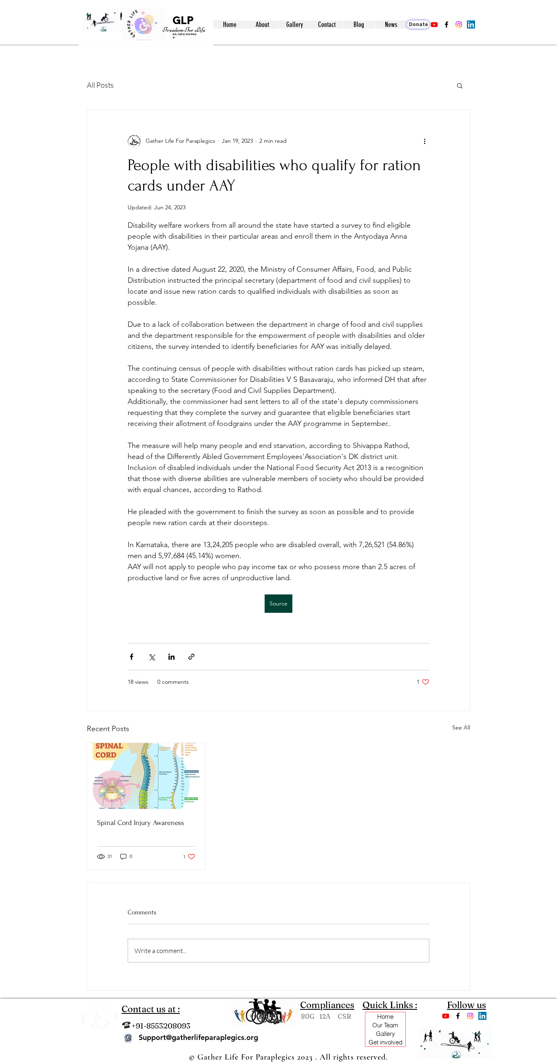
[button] (262, 24)
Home (385, 1016)
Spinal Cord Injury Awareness (140, 823)
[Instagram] (459, 24)
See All (461, 727)
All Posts (100, 84)
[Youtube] (434, 24)
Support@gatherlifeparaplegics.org (198, 1037)
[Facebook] (446, 24)
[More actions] (424, 141)
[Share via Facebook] (131, 657)
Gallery (385, 1034)
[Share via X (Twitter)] (151, 657)
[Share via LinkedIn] (171, 657)
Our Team (385, 1025)
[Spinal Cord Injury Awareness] (146, 776)
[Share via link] (191, 657)
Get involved (385, 1042)
